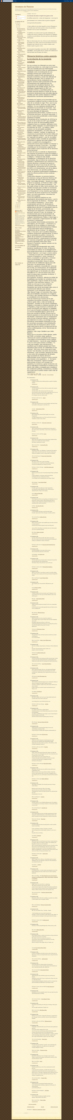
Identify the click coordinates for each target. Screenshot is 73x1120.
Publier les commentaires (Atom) (39, 1109)
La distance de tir (20, 58)
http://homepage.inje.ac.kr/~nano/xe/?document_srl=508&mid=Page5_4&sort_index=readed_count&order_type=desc (45, 877)
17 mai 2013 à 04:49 (34, 457)
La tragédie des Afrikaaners (19, 175)
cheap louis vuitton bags (47, 422)
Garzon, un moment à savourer (20, 128)
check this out (44, 807)
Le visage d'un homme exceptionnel (21, 136)
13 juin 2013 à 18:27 (35, 1000)
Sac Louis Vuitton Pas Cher (43, 722)
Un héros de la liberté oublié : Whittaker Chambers (20, 43)
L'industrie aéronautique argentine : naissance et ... (21, 184)
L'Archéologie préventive (19, 236)
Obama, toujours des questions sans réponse (21, 167)
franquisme (39, 374)
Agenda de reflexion (18, 233)
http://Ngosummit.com (42, 676)
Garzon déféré (19, 150)
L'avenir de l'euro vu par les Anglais (21, 61)
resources (42, 796)
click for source (45, 734)
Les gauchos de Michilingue (19, 234)
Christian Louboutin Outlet (46, 892)
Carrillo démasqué (20, 189)
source (45, 433)
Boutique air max (43, 1050)
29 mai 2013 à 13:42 (34, 665)
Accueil (42, 1106)
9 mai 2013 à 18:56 (34, 435)
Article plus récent (30, 1106)
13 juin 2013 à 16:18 (35, 988)
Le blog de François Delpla (19, 239)
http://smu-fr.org (51, 986)
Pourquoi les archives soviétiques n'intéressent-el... (20, 145)
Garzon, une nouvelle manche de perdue (20, 164)
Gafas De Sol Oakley (47, 763)
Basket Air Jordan (40, 532)
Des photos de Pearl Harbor (20, 57)
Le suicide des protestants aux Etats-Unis (21, 54)
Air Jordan (47, 1090)
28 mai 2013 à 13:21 (34, 654)
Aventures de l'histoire (24, 6)
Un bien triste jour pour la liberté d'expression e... (21, 191)
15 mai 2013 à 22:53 (34, 446)
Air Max (46, 704)
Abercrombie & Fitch (40, 409)
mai (18, 27)
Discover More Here (39, 493)
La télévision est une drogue (20, 86)
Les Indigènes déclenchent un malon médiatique (21, 148)
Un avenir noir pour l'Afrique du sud (20, 178)
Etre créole (19, 157)
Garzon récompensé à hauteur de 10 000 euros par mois (20, 82)
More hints (43, 819)
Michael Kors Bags (40, 929)
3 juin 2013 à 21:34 (34, 780)
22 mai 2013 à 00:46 (34, 568)
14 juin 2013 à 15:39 (35, 1040)
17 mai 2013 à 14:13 (34, 468)
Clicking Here (44, 1078)
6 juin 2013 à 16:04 (34, 798)
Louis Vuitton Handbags (46, 663)
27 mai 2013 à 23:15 (34, 641)
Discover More (38, 587)
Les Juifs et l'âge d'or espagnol (20, 46)
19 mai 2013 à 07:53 (34, 546)
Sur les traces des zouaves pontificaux (21, 169)
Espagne (35, 374)
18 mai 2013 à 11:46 (34, 507)
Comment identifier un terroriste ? (21, 173)
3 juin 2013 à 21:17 (34, 765)
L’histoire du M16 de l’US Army (20, 111)
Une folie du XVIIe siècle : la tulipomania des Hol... (21, 92)
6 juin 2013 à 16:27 (34, 809)
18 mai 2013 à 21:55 (34, 518)
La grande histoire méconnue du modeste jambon (21, 100)
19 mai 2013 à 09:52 (34, 555)
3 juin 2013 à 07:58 (34, 748)
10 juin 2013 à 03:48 (35, 921)
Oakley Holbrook (45, 778)
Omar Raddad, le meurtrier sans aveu (21, 80)
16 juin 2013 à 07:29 (35, 1101)
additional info (46, 920)
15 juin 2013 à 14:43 (35, 1062)
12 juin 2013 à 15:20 (35, 971)
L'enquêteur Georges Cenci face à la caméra (21, 74)
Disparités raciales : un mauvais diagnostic (20, 98)
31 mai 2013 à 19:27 (34, 677)
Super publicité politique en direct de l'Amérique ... (21, 49)
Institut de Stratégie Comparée (20, 238)
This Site (46, 747)
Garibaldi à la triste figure (21, 170)
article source (45, 853)
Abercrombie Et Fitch (44, 969)
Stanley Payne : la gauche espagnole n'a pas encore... (21, 194)
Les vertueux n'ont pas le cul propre (21, 30)
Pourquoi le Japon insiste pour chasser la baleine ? (21, 108)
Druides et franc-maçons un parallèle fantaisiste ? (21, 120)
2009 (17, 205)
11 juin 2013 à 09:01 (35, 949)
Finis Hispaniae (19, 151)
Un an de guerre (19, 34)
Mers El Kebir (17, 229)
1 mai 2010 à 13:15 (34, 384)
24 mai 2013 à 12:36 (34, 589)
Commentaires (19, 18)
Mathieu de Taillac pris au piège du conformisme (21, 123)
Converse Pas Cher (44, 445)
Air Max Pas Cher (42, 517)
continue (39, 864)
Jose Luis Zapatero (50, 374)
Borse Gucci (44, 1039)
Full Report (39, 691)
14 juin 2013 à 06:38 (35, 1011)
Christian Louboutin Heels (46, 904)
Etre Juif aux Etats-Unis (21, 28)
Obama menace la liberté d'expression (21, 159)
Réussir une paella (20, 36)
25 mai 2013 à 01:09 (34, 614)
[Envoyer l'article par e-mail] (40, 373)
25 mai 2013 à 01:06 (34, 600)
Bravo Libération (20, 103)
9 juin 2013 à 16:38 (34, 893)
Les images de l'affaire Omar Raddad (20, 63)
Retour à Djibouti (20, 179)
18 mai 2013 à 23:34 (34, 533)
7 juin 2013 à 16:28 (34, 866)
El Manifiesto (17, 237)
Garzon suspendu (20, 132)
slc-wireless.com (41, 554)
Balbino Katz (19, 211)
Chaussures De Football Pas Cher (48, 544)
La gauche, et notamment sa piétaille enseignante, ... (21, 68)
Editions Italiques (18, 235)
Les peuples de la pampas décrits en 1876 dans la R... (21, 139)
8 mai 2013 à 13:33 (34, 410)
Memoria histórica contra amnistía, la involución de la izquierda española (42, 58)
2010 (17, 23)
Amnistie (31, 374)
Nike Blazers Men (43, 1010)
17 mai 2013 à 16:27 (34, 483)
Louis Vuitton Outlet (42, 482)
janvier (18, 203)
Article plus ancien (54, 1106)
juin (18, 25)
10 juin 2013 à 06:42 (35, 931)
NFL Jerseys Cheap (41, 629)
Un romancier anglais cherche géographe (20, 162)
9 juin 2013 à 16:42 (34, 906)
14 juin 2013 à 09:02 (35, 1022)
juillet (18, 24)
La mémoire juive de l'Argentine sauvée (20, 130)
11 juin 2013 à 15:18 (35, 960)
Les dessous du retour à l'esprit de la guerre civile (21, 197)
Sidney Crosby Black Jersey (45, 640)
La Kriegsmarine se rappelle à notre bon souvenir (21, 114)
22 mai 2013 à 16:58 (34, 579)
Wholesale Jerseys (41, 612)
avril (18, 202)
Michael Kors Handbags (47, 566)
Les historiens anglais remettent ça (20, 134)
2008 (17, 206)
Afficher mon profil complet (19, 225)
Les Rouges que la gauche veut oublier (21, 38)
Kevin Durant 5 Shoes (45, 999)
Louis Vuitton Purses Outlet (40, 947)
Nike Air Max (43, 1100)
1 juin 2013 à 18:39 (34, 705)
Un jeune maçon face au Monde (20, 231)
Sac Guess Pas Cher (39, 505)
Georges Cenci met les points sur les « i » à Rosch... (21, 77)
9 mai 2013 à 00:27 (34, 424)
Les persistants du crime (21, 87)
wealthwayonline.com (41, 652)
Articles (18, 16)
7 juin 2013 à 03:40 (34, 820)
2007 (17, 207)
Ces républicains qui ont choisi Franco (21, 33)
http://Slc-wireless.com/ (49, 467)
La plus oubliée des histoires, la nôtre (20, 89)
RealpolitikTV (17, 232)
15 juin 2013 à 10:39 (35, 1051)
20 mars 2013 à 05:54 (35, 399)
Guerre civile (44, 374)
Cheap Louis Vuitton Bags (46, 456)
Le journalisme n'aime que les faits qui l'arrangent (21, 117)
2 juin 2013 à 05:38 (34, 723)
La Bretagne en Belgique (19, 243)
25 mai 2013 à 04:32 (34, 630)
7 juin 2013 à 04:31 (34, 837)
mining (44, 397)
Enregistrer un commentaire (32, 1104)
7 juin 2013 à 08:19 (34, 855)
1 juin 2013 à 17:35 (34, 693)
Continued (39, 835)
